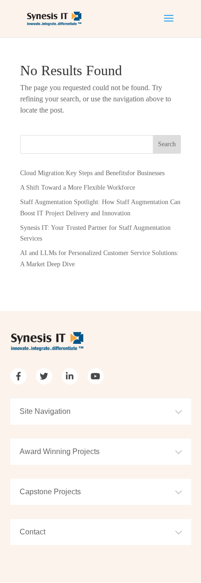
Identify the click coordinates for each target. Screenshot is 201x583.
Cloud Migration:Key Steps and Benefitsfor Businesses (92, 173)
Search (167, 144)
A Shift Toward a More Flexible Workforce (77, 187)
